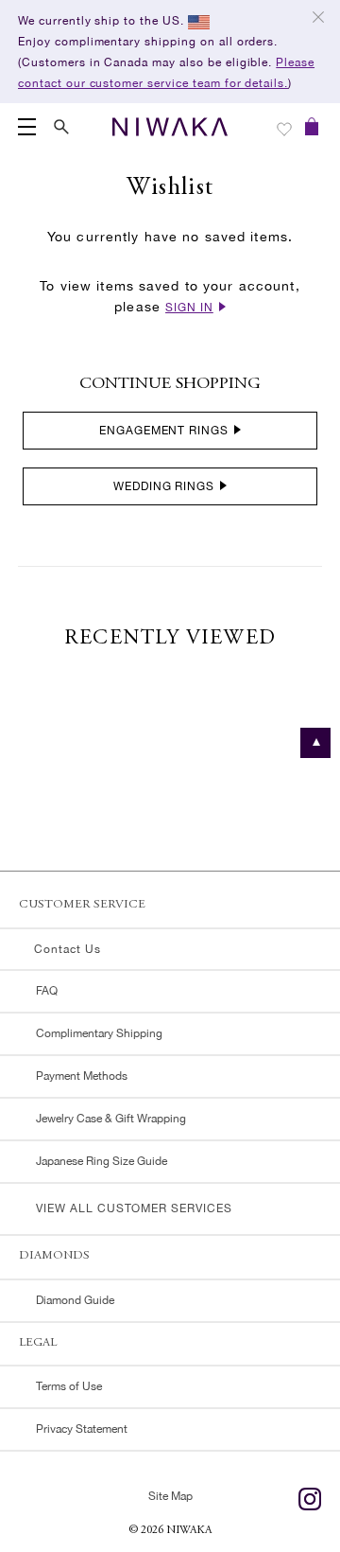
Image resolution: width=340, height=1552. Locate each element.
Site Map (170, 1496)
